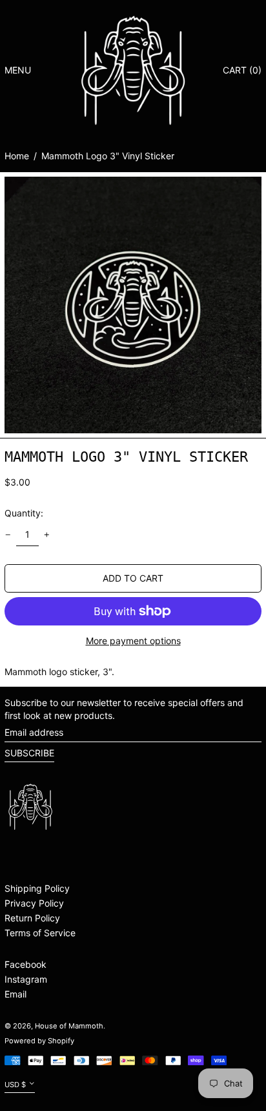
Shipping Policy (37, 888)
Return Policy (32, 917)
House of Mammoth (69, 1025)
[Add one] (47, 535)
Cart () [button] (242, 69)
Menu (18, 69)
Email (15, 993)
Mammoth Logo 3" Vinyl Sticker (107, 155)
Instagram (26, 979)
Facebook (25, 964)
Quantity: (24, 512)
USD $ (15, 1084)
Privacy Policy (34, 903)
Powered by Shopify (39, 1040)
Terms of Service (40, 932)
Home (17, 155)
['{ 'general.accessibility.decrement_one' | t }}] (8, 535)
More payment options (133, 640)
